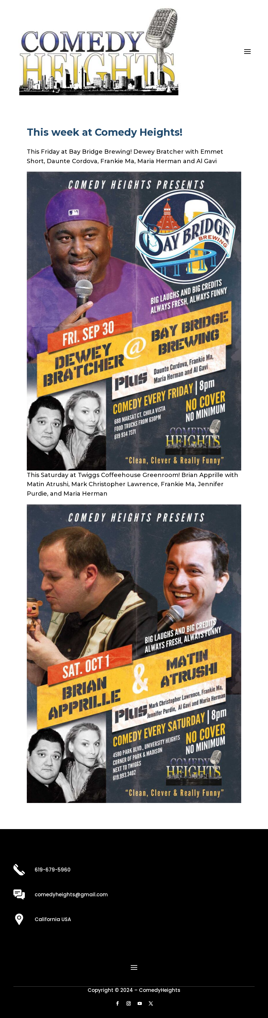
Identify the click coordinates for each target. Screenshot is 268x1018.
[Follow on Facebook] (117, 1003)
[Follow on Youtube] (139, 1003)
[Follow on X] (150, 1003)
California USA (53, 919)
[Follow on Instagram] (128, 1003)
